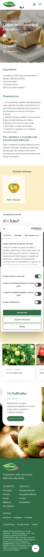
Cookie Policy (9, 524)
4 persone (12, 41)
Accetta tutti (22, 313)
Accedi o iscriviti (16, 419)
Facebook (7, 518)
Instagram (17, 518)
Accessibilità (24, 502)
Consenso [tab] (7, 235)
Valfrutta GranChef (27, 490)
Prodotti (6, 494)
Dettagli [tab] (18, 235)
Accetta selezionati (22, 320)
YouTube (28, 518)
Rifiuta (22, 327)
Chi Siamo (7, 490)
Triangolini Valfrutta (27, 494)
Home (5, 21)
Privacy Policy (23, 524)
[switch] (38, 285)
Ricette (12, 21)
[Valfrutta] (9, 4)
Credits (35, 524)
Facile (10, 46)
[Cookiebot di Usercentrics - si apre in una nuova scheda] (31, 228)
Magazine (7, 502)
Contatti (22, 498)
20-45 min (12, 51)
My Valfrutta (8, 506)
